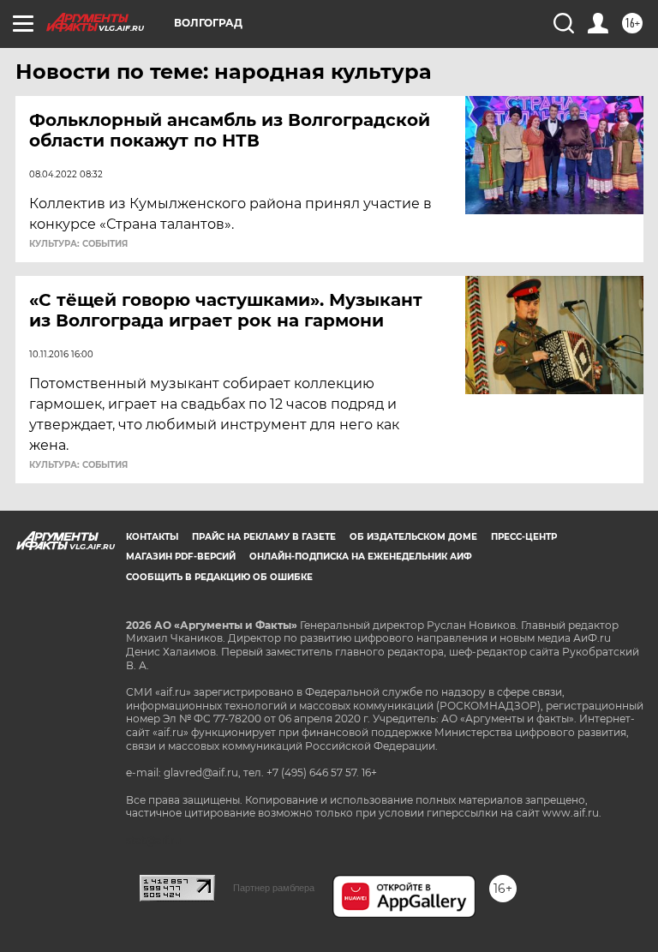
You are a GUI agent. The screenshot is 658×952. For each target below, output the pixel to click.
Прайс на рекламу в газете (264, 536)
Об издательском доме (413, 536)
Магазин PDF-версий (181, 556)
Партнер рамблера (273, 888)
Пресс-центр (524, 536)
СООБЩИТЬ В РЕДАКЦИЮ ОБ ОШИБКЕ (219, 577)
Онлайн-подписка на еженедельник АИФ (360, 556)
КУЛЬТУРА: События (78, 244)
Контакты (152, 536)
